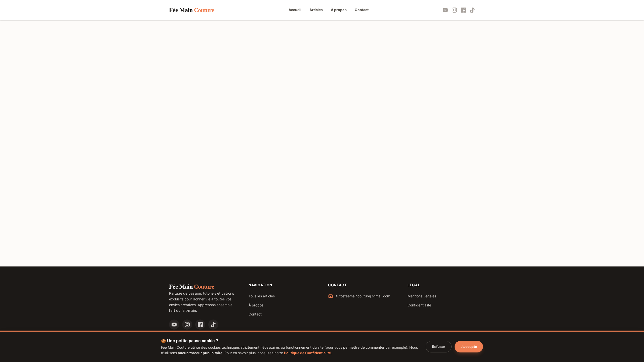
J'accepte (469, 346)
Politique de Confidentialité (307, 353)
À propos (256, 305)
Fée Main (191, 10)
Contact (255, 314)
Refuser (438, 346)
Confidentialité (419, 305)
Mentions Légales (422, 296)
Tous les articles (262, 296)
